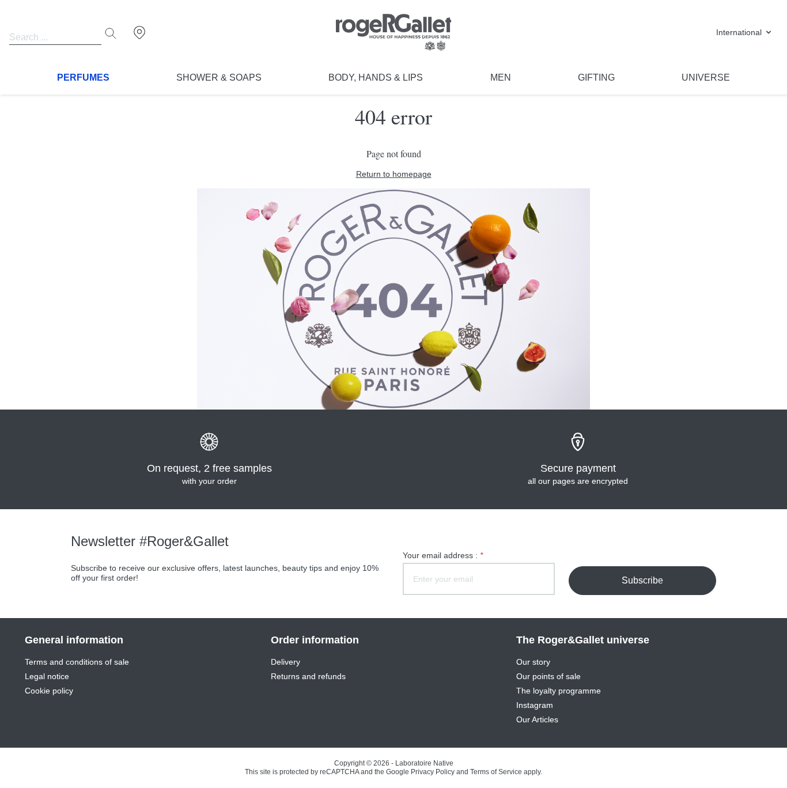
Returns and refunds (308, 676)
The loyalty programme (558, 690)
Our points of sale (548, 676)
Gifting (596, 77)
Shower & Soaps (219, 77)
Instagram (534, 705)
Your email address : (443, 555)
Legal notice (47, 676)
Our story (533, 661)
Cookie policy (49, 690)
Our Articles (537, 719)
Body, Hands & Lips (375, 77)
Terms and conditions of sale (77, 661)
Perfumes (83, 77)
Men (500, 77)
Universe (706, 77)
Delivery (285, 661)
